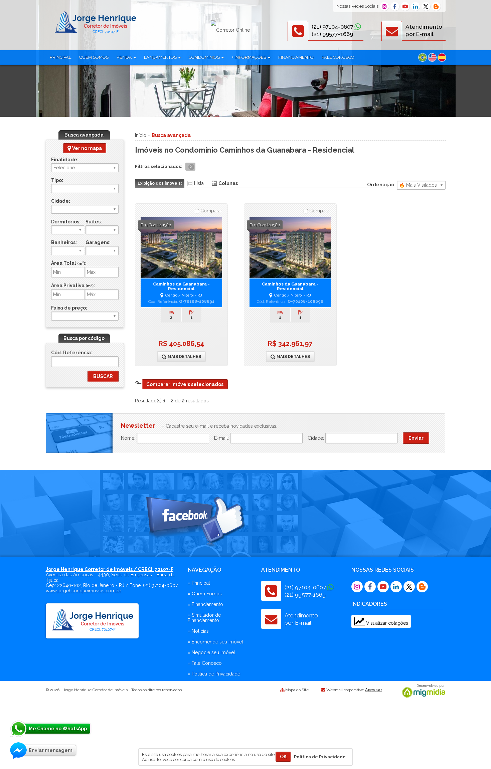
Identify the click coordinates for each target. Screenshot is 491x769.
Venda (125, 57)
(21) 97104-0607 (332, 26)
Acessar (373, 690)
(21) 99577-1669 (332, 34)
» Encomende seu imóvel (215, 641)
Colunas (228, 183)
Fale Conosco (338, 57)
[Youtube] (405, 6)
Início (140, 135)
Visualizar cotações (386, 623)
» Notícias (198, 631)
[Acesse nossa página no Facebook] (196, 523)
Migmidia (422, 691)
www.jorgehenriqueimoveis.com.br (83, 590)
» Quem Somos (205, 593)
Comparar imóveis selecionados (184, 384)
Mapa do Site (297, 690)
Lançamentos (161, 57)
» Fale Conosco (205, 663)
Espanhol (442, 57)
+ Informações (249, 57)
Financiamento (296, 57)
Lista (199, 183)
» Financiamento (205, 604)
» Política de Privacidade (214, 674)
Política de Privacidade (320, 756)
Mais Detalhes (184, 356)
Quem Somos (94, 57)
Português (422, 57)
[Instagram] (384, 6)
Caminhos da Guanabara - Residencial (181, 286)
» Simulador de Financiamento (204, 617)
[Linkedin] (415, 6)
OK (283, 756)
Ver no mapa (86, 148)
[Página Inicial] (95, 34)
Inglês (432, 57)
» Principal (199, 583)
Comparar (210, 210)
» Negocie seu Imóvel (211, 652)
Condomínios (205, 57)
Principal (60, 57)
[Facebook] (394, 6)
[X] (426, 6)
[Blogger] (436, 6)
